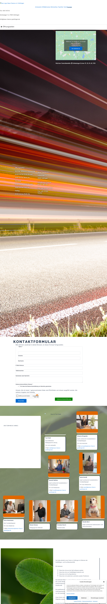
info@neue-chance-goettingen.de (44, 183)
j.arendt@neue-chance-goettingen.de (88, 488)
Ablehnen (84, 598)
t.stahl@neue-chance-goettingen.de (52, 449)
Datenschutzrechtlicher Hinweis (24, 384)
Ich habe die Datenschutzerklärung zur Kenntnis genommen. (36, 386)
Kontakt (69, 7)
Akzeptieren (72, 598)
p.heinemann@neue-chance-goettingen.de (13, 529)
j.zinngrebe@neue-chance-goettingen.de (86, 447)
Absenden (21, 401)
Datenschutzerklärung (87, 601)
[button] (104, 582)
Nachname (21, 361)
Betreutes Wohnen (50, 7)
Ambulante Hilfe (40, 7)
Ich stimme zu (76, 48)
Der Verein (64, 7)
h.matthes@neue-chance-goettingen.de (57, 491)
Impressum (95, 601)
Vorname (20, 355)
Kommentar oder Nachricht (22, 375)
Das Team (58, 7)
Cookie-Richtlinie (77, 601)
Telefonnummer (20, 370)
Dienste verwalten (71, 593)
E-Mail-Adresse (20, 365)
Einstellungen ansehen (97, 598)
